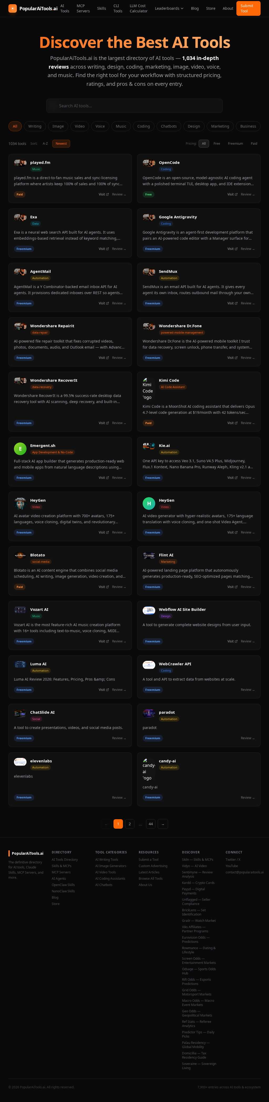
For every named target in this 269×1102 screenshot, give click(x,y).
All (15, 126)
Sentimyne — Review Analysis (197, 874)
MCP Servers (83, 8)
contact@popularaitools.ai (243, 872)
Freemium (235, 143)
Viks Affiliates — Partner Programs (195, 929)
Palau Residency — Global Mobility (196, 1045)
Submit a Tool (148, 860)
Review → (119, 194)
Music (121, 126)
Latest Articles (149, 872)
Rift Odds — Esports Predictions (196, 982)
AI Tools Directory (65, 860)
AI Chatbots (103, 885)
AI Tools (64, 8)
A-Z (45, 143)
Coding (143, 126)
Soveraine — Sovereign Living (199, 1066)
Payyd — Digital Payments (193, 891)
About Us (145, 885)
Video (80, 126)
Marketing (220, 126)
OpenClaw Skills (63, 885)
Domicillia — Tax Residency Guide (194, 1055)
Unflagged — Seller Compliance (196, 902)
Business (248, 126)
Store (210, 8)
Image (58, 126)
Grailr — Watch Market (199, 921)
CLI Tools (117, 8)
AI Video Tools (105, 872)
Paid (254, 143)
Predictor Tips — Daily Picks (198, 1034)
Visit (102, 194)
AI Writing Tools (106, 860)
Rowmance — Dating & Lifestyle (199, 950)
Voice (100, 126)
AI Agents (59, 879)
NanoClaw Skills (63, 891)
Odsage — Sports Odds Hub (199, 971)
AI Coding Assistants (110, 879)
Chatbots (169, 126)
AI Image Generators (110, 866)
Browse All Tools (151, 879)
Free (217, 143)
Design (194, 126)
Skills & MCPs (61, 866)
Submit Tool (247, 8)
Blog (195, 8)
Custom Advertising (153, 866)
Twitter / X (233, 860)
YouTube (232, 866)
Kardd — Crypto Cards (198, 883)
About (228, 8)
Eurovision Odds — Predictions (196, 939)
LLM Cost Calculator (139, 8)
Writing (35, 126)
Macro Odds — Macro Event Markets (198, 1003)
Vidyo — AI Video (194, 866)
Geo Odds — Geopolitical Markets (197, 1013)
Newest (61, 143)
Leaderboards (167, 8)
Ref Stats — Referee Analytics (196, 1024)
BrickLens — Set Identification (194, 912)
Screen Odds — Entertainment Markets (199, 961)
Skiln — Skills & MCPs (197, 860)
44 (151, 823)
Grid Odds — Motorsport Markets (196, 992)
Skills (101, 8)
